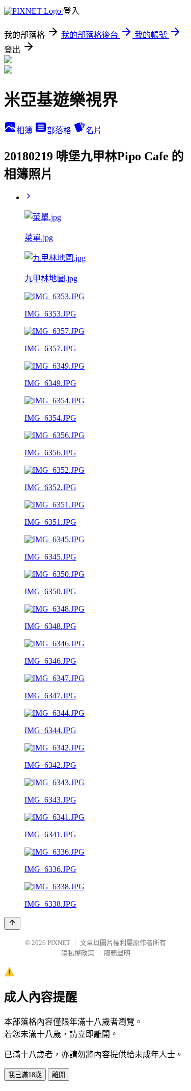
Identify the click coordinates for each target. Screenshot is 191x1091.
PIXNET (58, 943)
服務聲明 (117, 953)
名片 (94, 130)
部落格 (60, 130)
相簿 (25, 130)
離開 (58, 1075)
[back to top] (12, 923)
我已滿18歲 (25, 1075)
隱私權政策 (77, 953)
